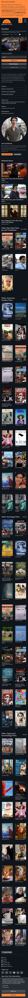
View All (25, 299)
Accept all (13, 995)
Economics (13, 103)
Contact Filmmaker (7, 154)
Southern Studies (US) (6, 103)
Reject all (13, 991)
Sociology (12, 101)
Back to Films (7, 952)
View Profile (17, 154)
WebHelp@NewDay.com (7, 10)
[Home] (6, 22)
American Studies (5, 101)
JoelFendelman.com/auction (7, 113)
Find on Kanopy (13, 64)
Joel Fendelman (6, 34)
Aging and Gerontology (19, 101)
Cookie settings (5, 987)
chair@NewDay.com (19, 12)
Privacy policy (5, 985)
